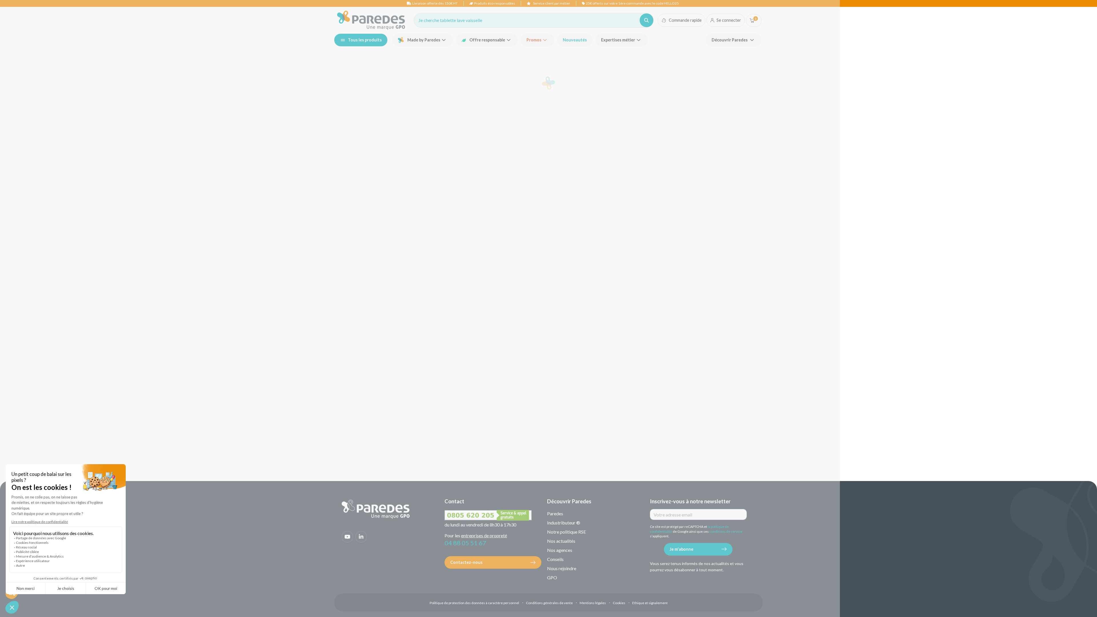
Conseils (555, 559)
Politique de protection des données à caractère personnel (474, 603)
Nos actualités (561, 541)
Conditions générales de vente (549, 603)
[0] (752, 20)
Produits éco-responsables (494, 3)
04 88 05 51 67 (465, 543)
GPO (552, 577)
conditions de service (725, 531)
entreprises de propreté (484, 535)
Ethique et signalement (650, 603)
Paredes (555, 513)
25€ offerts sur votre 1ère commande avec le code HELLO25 (632, 3)
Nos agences (559, 550)
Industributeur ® (563, 522)
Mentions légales (593, 603)
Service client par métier (551, 3)
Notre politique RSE (566, 531)
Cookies (619, 603)
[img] (371, 20)
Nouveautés (575, 39)
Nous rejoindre (561, 568)
